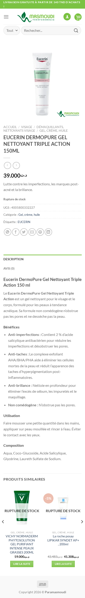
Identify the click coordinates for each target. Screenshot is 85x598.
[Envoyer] (76, 30)
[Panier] (78, 16)
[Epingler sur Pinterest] (40, 232)
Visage (26, 127)
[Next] (82, 531)
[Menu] (6, 16)
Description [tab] (13, 259)
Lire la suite (21, 563)
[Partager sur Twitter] (24, 232)
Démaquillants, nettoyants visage (33, 128)
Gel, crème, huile (53, 130)
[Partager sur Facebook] (15, 232)
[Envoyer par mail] (32, 232)
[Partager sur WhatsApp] (7, 232)
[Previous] (3, 531)
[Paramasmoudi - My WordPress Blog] (36, 17)
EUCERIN (24, 222)
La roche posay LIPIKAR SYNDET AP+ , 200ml (63, 540)
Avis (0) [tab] (9, 268)
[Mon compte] (67, 16)
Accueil (10, 127)
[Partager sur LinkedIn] (48, 232)
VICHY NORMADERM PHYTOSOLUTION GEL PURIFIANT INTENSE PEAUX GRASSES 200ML (22, 544)
